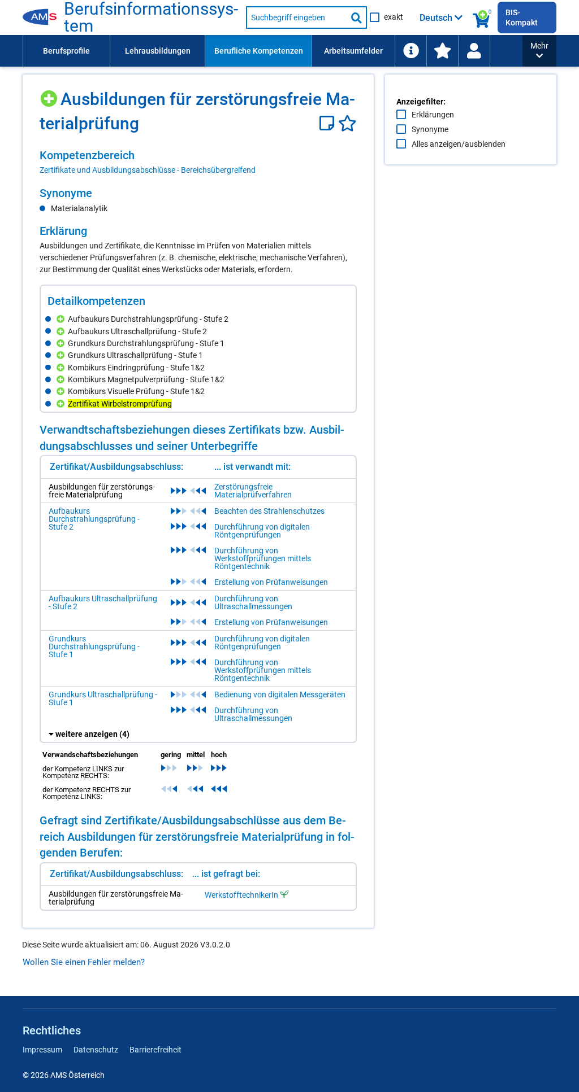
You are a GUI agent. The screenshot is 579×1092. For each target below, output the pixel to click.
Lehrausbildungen (158, 50)
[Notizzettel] (328, 123)
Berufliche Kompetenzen (258, 50)
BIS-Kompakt (521, 17)
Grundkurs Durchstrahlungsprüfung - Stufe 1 (94, 646)
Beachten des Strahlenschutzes (269, 511)
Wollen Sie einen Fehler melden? (84, 962)
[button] (539, 51)
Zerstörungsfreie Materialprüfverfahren (253, 490)
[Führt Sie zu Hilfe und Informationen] (410, 51)
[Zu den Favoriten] (442, 51)
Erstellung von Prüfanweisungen (271, 582)
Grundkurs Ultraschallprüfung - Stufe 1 (103, 698)
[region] (198, 162)
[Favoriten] (347, 123)
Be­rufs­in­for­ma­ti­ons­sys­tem (151, 17)
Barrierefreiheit (155, 1049)
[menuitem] (66, 51)
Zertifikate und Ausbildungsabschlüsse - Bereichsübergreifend (148, 169)
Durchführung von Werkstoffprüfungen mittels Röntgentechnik (262, 558)
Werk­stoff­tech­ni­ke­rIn (241, 894)
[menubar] (272, 51)
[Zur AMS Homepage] (43, 17)
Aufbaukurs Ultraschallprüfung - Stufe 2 (103, 602)
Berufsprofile (66, 50)
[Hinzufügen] (50, 94)
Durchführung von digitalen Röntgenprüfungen (262, 530)
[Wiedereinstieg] (474, 51)
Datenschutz (96, 1049)
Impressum (42, 1049)
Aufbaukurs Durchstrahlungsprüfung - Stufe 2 (94, 518)
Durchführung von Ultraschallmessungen (253, 602)
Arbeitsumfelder (353, 50)
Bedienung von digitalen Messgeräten (279, 694)
